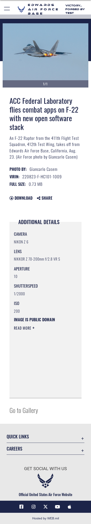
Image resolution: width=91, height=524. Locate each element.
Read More (23, 328)
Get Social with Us (45, 468)
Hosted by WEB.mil (45, 518)
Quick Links (18, 436)
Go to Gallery (23, 410)
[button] (7, 9)
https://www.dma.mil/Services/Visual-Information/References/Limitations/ (41, 390)
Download (22, 198)
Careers (14, 448)
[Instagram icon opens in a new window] (33, 507)
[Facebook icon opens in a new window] (21, 507)
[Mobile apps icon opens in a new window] (69, 507)
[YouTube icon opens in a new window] (57, 507)
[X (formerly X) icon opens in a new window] (45, 507)
